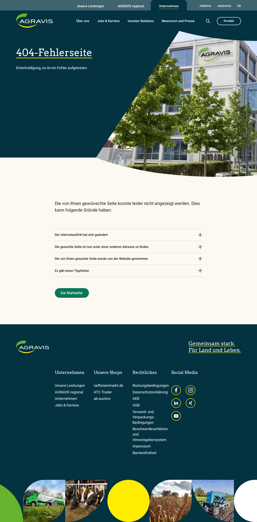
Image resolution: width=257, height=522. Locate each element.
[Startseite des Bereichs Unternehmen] (34, 20)
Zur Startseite (71, 293)
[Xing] (190, 403)
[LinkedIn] (176, 403)
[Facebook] (176, 390)
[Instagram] (190, 390)
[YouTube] (176, 416)
